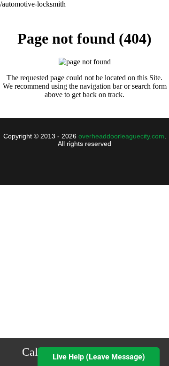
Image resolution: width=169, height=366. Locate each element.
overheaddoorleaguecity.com (121, 136)
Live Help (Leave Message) (99, 356)
